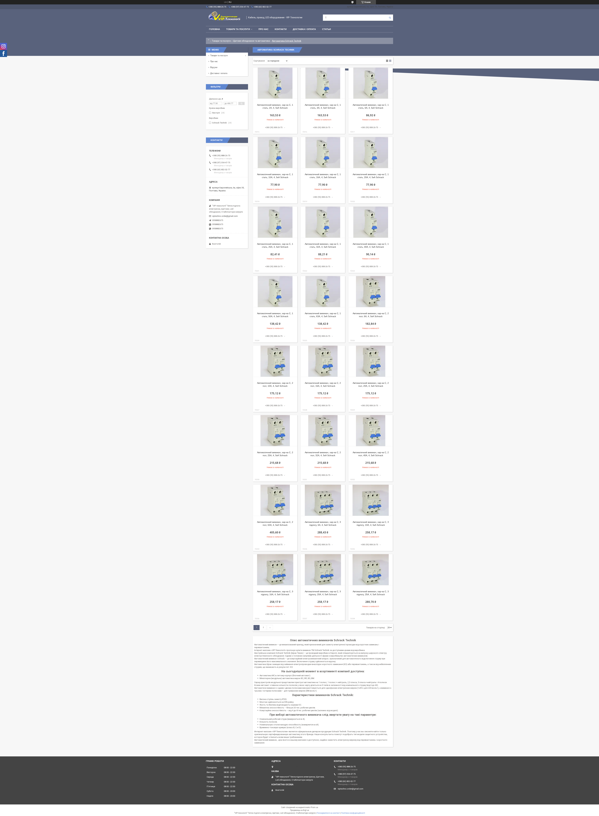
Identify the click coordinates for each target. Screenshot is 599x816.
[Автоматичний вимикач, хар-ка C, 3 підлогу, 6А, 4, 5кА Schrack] (323, 500)
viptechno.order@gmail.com (225, 216)
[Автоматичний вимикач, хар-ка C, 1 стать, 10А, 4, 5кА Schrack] (275, 152)
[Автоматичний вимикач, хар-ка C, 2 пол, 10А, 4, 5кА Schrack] (275, 361)
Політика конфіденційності (353, 813)
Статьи (326, 29)
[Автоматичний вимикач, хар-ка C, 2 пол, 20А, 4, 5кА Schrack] (370, 361)
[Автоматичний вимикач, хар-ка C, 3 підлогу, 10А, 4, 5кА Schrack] (370, 500)
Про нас (263, 29)
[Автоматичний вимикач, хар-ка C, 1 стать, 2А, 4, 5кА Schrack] (275, 83)
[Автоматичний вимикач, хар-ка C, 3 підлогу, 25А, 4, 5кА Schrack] (370, 569)
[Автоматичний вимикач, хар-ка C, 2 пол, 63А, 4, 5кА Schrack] (275, 500)
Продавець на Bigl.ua (299, 810)
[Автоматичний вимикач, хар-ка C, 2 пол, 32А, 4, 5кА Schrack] (323, 430)
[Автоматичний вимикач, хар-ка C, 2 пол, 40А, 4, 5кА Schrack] (370, 430)
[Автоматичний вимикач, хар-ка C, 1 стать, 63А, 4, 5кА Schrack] (323, 291)
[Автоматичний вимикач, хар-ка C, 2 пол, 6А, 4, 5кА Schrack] (370, 291)
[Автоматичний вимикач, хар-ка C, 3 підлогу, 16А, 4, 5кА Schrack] (275, 569)
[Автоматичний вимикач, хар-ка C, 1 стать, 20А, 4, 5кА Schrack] (370, 152)
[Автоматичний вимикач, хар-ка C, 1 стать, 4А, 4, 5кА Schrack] (323, 83)
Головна (214, 29)
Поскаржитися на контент (328, 813)
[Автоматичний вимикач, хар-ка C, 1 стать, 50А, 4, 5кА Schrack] (275, 291)
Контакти (281, 29)
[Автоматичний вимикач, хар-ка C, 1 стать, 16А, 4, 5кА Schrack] (323, 152)
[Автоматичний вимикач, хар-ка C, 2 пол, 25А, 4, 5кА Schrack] (275, 430)
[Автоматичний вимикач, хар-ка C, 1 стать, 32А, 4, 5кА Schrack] (323, 222)
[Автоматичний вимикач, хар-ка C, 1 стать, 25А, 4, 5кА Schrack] (275, 222)
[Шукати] (390, 18)
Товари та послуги (238, 29)
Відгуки (213, 67)
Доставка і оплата (304, 29)
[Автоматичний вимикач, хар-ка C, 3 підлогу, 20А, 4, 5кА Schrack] (323, 569)
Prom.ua (314, 807)
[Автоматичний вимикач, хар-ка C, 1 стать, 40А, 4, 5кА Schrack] (370, 222)
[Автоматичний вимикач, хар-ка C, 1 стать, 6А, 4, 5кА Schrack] (370, 83)
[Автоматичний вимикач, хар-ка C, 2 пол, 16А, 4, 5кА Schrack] (323, 361)
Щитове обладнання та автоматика (251, 41)
